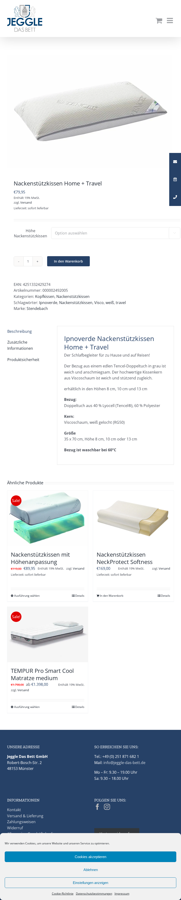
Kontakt (14, 809)
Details (79, 596)
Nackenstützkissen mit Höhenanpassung (40, 558)
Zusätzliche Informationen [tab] (20, 345)
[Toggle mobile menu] (170, 20)
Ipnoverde (48, 302)
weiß (110, 302)
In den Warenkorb (68, 261)
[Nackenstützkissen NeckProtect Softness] (133, 518)
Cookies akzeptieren (90, 857)
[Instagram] (107, 807)
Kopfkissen (44, 296)
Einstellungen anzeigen (90, 883)
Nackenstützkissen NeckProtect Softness (124, 558)
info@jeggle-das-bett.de (124, 762)
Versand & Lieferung (25, 815)
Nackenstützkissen (73, 296)
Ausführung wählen (27, 596)
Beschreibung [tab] (19, 331)
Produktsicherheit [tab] (23, 359)
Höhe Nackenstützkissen (30, 233)
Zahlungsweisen (21, 821)
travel (121, 302)
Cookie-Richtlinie (63, 894)
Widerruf (15, 827)
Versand (26, 202)
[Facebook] (97, 807)
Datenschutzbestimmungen (94, 894)
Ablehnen (90, 870)
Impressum (122, 894)
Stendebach (37, 308)
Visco (99, 302)
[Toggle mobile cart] (159, 20)
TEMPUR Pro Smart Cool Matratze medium (42, 674)
